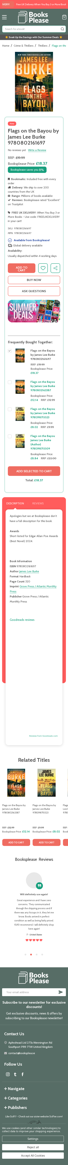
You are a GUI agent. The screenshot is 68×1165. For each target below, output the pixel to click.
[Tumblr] (15, 1074)
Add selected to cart (34, 471)
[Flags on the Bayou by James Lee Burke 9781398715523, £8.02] (47, 783)
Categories (18, 1098)
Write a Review (37, 150)
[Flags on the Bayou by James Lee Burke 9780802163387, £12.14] (16, 783)
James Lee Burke (29, 571)
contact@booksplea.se (21, 1053)
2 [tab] (31, 955)
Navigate (16, 1088)
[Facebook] (22, 1074)
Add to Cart (21, 269)
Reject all (33, 1147)
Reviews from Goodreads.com (43, 736)
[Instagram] (8, 1074)
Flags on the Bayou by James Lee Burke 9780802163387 (43, 386)
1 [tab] (26, 955)
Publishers (17, 1107)
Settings (33, 1139)
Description (15, 503)
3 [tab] (37, 955)
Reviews (38, 503)
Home (5, 45)
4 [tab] (42, 955)
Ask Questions (34, 291)
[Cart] (64, 17)
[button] (34, 311)
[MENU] (4, 17)
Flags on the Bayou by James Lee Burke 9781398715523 (43, 413)
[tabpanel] (16, 808)
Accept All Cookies (33, 1155)
